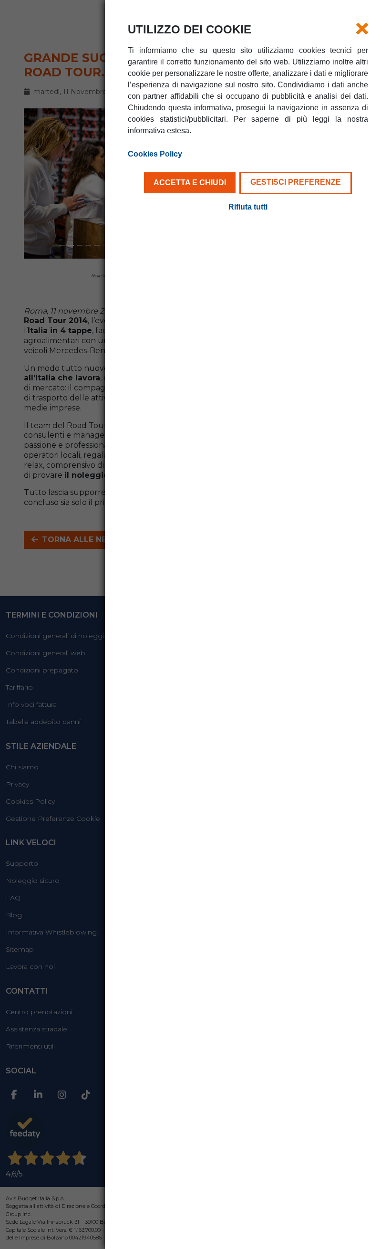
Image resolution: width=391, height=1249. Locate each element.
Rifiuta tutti (248, 207)
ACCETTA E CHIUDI (190, 182)
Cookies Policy (155, 154)
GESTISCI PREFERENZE (295, 182)
